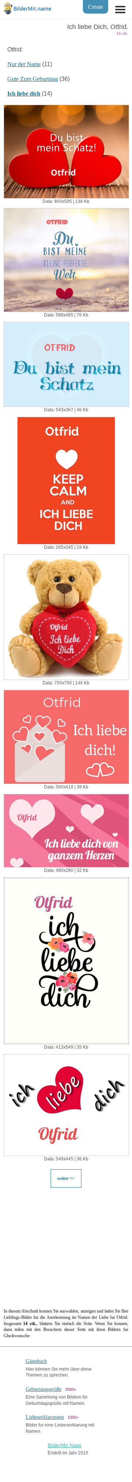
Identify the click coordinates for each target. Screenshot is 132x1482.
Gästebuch (36, 1361)
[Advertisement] (66, 1247)
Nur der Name (24, 64)
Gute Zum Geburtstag (32, 79)
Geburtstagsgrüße (44, 1389)
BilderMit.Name (64, 1445)
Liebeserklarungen (45, 1417)
